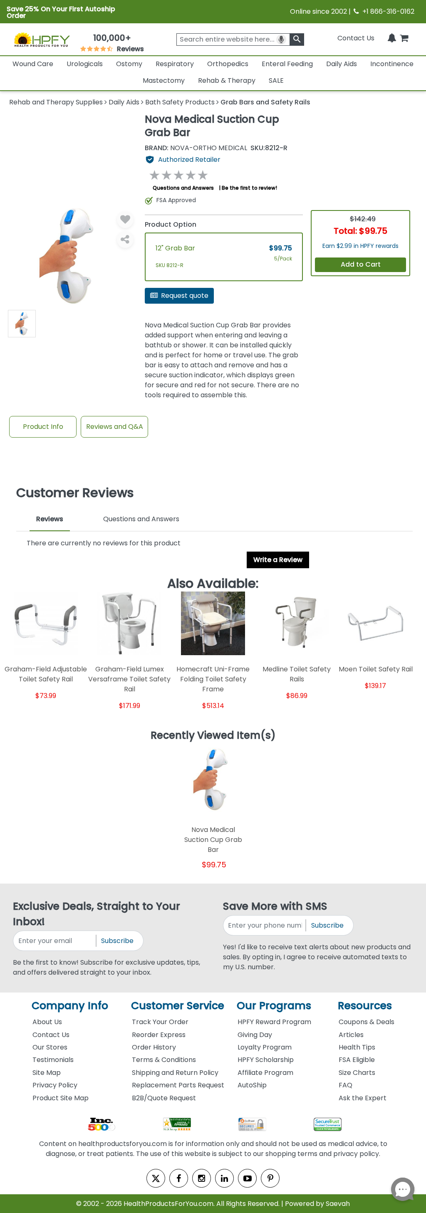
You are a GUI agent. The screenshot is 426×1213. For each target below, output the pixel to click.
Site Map (46, 1072)
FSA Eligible (357, 1059)
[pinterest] (270, 1178)
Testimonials (53, 1059)
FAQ (345, 1085)
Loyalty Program (265, 1047)
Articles (351, 1035)
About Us (47, 1022)
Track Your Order (160, 1022)
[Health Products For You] (41, 39)
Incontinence (392, 64)
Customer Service (177, 1005)
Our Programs (274, 1005)
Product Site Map (60, 1098)
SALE (276, 80)
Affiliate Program (265, 1072)
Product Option (170, 224)
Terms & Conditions (164, 1059)
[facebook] (178, 1178)
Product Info (43, 426)
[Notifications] (391, 38)
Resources (365, 1005)
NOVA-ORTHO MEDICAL (196, 148)
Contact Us (355, 38)
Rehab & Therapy (226, 80)
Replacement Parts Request (178, 1085)
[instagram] (201, 1178)
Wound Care (32, 64)
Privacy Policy (54, 1085)
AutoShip (252, 1085)
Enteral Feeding (287, 64)
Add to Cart (361, 264)
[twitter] (155, 1178)
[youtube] (247, 1178)
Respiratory (175, 64)
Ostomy (129, 64)
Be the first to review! (249, 187)
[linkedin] (224, 1178)
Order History (154, 1047)
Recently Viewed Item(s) (213, 736)
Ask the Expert (362, 1098)
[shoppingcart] (404, 38)
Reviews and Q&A (114, 426)
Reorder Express (159, 1035)
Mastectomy (164, 80)
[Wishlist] (125, 219)
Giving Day (255, 1035)
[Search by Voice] (281, 40)
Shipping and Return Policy (175, 1072)
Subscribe (117, 941)
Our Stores (49, 1047)
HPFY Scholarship (266, 1059)
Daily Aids (341, 64)
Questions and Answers (183, 187)
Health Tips (357, 1047)
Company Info (70, 1005)
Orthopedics (227, 64)
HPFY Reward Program (274, 1022)
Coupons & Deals (366, 1022)
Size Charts (357, 1072)
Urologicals (85, 64)
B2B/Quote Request (164, 1098)
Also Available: (213, 584)
